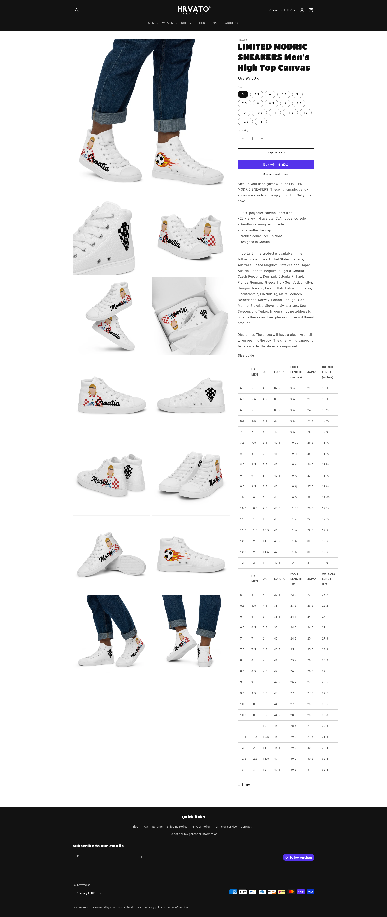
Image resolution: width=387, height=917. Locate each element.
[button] (77, 10)
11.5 (290, 112)
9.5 (298, 103)
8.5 (271, 103)
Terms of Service (225, 826)
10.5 (259, 112)
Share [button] (246, 784)
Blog (135, 826)
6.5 (284, 94)
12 (305, 112)
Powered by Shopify (107, 907)
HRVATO (88, 907)
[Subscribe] (140, 857)
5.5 (256, 94)
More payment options (276, 174)
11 (275, 112)
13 (261, 121)
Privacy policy (154, 907)
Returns (157, 826)
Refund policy (132, 907)
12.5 (245, 121)
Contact (246, 826)
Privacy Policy (200, 826)
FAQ (145, 826)
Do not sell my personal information (193, 834)
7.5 (244, 103)
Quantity (243, 130)
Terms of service (177, 907)
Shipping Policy (177, 826)
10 (244, 112)
